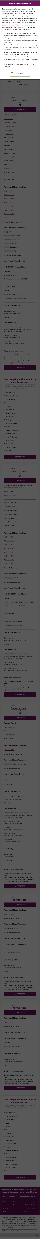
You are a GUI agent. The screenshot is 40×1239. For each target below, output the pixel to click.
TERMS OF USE (22, 27)
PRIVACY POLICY (7, 27)
